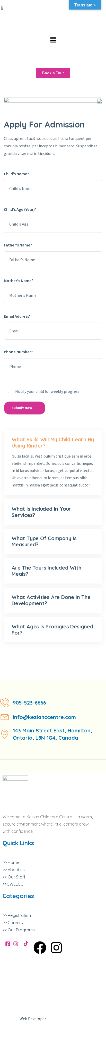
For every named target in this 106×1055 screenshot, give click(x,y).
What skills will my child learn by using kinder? (53, 442)
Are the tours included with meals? (46, 570)
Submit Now (22, 408)
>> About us (14, 869)
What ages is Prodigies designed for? (52, 629)
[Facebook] (39, 947)
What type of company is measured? (44, 541)
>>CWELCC (13, 884)
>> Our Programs (19, 929)
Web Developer (33, 1019)
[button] (53, 39)
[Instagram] (56, 947)
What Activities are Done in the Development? (51, 600)
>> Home (11, 862)
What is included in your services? (41, 512)
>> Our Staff (14, 877)
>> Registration (17, 915)
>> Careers (13, 922)
